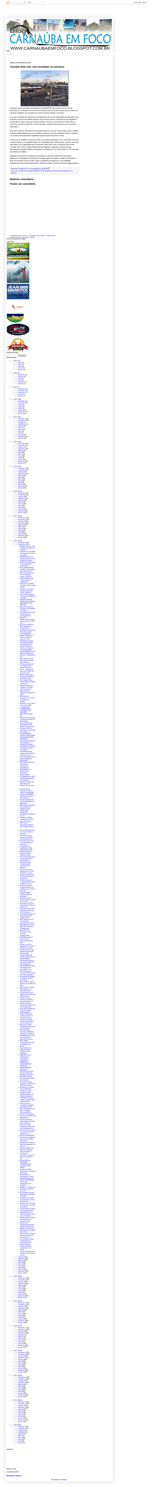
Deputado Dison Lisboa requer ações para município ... (27, 1214)
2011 (15, 1375)
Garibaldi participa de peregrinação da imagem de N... (27, 915)
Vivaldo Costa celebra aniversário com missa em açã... (27, 1219)
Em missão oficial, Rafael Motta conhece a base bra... (28, 681)
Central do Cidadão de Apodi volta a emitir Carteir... (28, 585)
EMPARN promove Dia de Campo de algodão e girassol (26, 1073)
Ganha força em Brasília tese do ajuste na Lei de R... (28, 899)
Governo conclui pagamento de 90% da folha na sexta (27, 871)
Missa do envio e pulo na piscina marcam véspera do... (27, 1131)
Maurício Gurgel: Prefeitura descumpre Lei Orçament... (27, 1026)
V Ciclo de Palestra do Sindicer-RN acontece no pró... (28, 1253)
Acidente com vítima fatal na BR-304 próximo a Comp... (27, 1089)
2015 (15, 1276)
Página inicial (50, 235)
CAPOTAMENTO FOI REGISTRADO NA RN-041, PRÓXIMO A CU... (27, 654)
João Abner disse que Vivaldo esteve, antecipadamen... (27, 614)
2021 (15, 417)
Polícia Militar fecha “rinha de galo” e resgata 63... (27, 580)
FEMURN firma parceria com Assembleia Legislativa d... (25, 1057)
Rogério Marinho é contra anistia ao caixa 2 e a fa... (26, 637)
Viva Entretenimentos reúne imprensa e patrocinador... (27, 858)
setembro (21, 392)
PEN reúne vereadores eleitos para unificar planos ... (27, 825)
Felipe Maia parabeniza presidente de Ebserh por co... (27, 813)
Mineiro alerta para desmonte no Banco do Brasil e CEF (27, 676)
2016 (15, 541)
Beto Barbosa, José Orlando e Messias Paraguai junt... (27, 926)
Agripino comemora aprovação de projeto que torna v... (27, 1230)
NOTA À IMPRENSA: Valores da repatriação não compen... (27, 1182)
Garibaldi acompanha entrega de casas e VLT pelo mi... (27, 748)
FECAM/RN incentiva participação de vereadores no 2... (27, 967)
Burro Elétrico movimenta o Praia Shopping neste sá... (27, 1176)
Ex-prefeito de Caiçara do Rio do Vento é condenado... (27, 790)
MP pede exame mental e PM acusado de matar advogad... (27, 973)
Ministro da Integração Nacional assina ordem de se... (27, 1224)
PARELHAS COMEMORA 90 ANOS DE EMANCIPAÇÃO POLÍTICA (25, 1065)
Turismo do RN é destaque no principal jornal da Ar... (27, 730)
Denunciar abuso (13, 1476)
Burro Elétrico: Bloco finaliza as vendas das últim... (28, 983)
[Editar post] (49, 168)
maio (20, 366)
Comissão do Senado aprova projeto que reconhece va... (27, 1235)
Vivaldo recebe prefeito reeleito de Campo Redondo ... (27, 1094)
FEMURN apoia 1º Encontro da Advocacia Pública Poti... (26, 939)
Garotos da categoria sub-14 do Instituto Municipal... (27, 1139)
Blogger (64, 1479)
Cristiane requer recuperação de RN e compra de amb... (27, 881)
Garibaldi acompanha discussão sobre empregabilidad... (27, 631)
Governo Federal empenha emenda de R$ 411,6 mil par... (27, 1083)
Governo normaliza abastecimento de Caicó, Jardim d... (26, 590)
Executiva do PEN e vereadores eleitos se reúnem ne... (27, 905)
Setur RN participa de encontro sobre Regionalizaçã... (27, 1010)
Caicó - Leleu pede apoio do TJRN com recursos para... (27, 671)
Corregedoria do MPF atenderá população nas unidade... (27, 778)
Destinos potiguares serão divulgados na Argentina (27, 801)
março (20, 368)
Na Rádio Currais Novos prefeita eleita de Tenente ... (27, 1078)
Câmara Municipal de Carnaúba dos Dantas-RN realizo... (27, 742)
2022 (15, 399)
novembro (22, 390)
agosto (20, 426)
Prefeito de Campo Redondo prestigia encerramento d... (26, 642)
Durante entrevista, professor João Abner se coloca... (27, 608)
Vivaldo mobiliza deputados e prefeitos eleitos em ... (27, 1171)
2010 (15, 1400)
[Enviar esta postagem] (46, 168)
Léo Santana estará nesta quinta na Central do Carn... (27, 1240)
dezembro (22, 375)
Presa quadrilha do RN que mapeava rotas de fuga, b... (26, 1149)
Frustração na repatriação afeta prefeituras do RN (26, 848)
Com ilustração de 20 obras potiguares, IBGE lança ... (27, 758)
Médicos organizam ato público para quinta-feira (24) (27, 665)
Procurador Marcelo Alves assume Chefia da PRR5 (27, 1194)
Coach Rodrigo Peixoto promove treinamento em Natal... (26, 1247)
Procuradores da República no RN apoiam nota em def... (28, 724)
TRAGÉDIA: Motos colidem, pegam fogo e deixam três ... (27, 1099)
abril (19, 408)
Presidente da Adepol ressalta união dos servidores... (27, 978)
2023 (15, 387)
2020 (15, 442)
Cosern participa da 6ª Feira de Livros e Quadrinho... (27, 876)
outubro (21, 376)
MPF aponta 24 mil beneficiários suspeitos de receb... (27, 921)
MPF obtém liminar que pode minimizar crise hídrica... (27, 660)
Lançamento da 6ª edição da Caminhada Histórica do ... (28, 994)
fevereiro (21, 382)
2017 (15, 516)
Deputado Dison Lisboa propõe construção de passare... (25, 864)
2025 (15, 360)
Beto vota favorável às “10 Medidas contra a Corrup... (27, 574)
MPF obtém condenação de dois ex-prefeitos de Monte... (27, 1043)
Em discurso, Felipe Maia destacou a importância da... (27, 989)
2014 (15, 1301)
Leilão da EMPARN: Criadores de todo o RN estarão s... (27, 796)
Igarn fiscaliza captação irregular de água (27, 692)
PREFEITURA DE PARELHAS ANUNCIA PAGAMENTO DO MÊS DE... (27, 602)
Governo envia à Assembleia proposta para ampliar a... (27, 1121)
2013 (15, 1326)
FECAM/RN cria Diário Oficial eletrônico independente (25, 772)
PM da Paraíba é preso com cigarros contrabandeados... (27, 648)
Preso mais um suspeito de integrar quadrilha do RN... (27, 1105)
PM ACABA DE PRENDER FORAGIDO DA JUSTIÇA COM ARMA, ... (25, 1163)
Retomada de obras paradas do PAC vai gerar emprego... (27, 962)
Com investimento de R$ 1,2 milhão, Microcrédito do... (27, 1110)
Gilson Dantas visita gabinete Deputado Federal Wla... (27, 951)
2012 (15, 1350)
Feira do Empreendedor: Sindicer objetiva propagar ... (26, 893)
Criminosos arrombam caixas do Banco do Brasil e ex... (27, 1155)
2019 (15, 466)
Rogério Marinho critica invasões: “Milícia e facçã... (26, 853)
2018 (15, 491)
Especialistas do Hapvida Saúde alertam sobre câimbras (25, 1050)
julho (20, 362)
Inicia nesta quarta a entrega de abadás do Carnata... (28, 596)
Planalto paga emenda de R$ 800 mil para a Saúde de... (28, 1031)
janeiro (20, 369)
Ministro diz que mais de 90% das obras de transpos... (27, 548)
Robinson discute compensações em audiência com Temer (27, 887)
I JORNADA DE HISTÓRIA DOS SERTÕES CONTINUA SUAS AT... (26, 712)
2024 (15, 373)
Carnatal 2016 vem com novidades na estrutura (26, 842)
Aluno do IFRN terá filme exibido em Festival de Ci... (27, 626)
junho (20, 364)
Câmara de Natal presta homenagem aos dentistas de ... (27, 1021)
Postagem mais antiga (37, 235)
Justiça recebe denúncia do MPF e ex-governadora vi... (27, 999)
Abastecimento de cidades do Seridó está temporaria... (26, 687)
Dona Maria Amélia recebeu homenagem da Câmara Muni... (27, 569)
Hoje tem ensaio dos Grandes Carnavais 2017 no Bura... (27, 910)
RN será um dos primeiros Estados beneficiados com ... (27, 837)
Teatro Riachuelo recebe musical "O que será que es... (26, 1015)
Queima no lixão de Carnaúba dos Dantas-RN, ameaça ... (27, 784)
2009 (15, 1425)
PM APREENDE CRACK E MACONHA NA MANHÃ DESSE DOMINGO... (27, 736)
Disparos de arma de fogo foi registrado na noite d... (27, 1144)
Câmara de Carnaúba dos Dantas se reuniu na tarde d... (27, 553)
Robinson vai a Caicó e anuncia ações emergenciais (27, 705)
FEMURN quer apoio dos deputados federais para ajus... (27, 1037)
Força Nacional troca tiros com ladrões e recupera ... (27, 831)
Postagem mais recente (18, 235)
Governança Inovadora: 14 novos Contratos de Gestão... (27, 698)
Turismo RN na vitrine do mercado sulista (27, 1209)
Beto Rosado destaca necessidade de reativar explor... (27, 806)
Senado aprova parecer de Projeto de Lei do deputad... (27, 1005)
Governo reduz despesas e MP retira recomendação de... (27, 1126)
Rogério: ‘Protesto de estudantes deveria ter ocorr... (27, 1189)
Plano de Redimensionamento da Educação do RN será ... (27, 620)
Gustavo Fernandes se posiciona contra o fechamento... (27, 1199)
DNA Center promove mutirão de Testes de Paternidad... (27, 719)
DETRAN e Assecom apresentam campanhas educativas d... (27, 764)
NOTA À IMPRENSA (27, 1135)
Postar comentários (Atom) (25, 237)
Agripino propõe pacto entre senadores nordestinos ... (28, 564)
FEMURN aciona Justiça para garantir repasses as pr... (27, 753)
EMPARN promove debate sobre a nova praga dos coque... (27, 558)
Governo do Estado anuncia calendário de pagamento (28, 1115)
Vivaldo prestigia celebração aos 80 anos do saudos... (26, 819)
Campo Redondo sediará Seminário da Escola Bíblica (27, 956)
